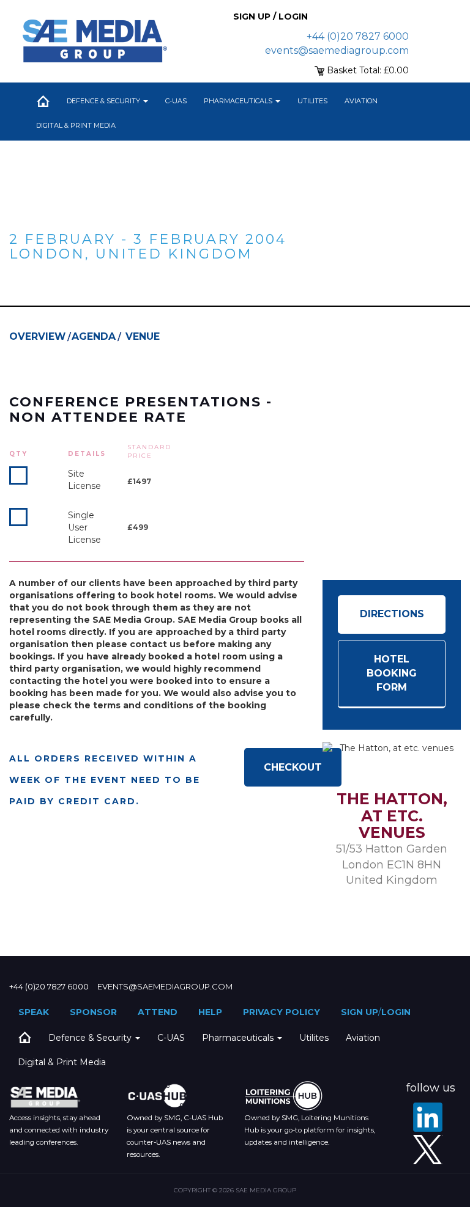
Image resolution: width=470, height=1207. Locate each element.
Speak (33, 1012)
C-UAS (176, 101)
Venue (142, 336)
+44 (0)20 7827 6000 (358, 36)
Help (210, 1012)
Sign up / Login (270, 16)
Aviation (361, 101)
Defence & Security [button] (104, 101)
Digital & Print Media (76, 125)
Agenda (94, 336)
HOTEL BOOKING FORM (392, 673)
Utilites (312, 101)
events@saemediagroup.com (337, 50)
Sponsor (93, 1012)
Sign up (359, 1012)
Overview (37, 336)
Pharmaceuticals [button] (239, 101)
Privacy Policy (281, 1012)
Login (396, 1012)
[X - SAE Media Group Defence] (427, 1149)
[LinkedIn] (427, 1117)
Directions (392, 614)
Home (43, 101)
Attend (157, 1012)
